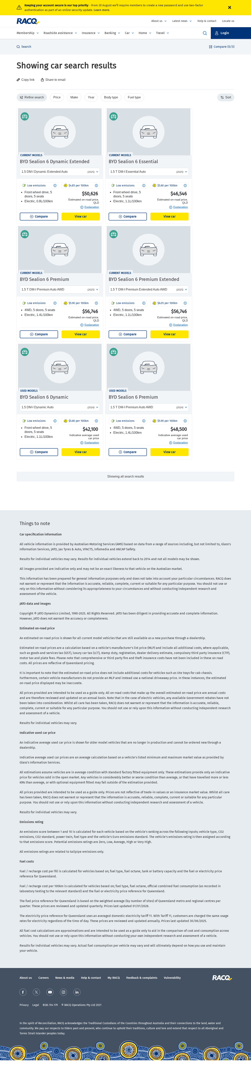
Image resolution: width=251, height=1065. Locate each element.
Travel (160, 33)
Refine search (33, 97)
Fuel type (134, 97)
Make (74, 97)
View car (81, 216)
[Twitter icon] (36, 992)
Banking (110, 33)
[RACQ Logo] (222, 978)
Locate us (228, 21)
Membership (26, 33)
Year (91, 97)
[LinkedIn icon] (77, 992)
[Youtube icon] (50, 992)
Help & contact (206, 21)
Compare (41, 216)
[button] (231, 33)
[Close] (229, 7)
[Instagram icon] (63, 992)
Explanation (92, 207)
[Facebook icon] (22, 992)
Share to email (55, 79)
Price (57, 97)
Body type (111, 97)
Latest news (179, 21)
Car (127, 33)
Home (143, 33)
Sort (227, 97)
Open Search (205, 33)
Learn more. (102, 10)
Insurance (88, 33)
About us (156, 21)
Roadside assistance (58, 33)
